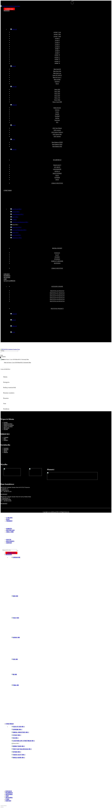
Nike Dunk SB (57, 69)
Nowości (9, 528)
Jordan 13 (57, 61)
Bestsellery (10, 530)
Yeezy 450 (57, 93)
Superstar (57, 120)
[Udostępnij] (4, 805)
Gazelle (57, 114)
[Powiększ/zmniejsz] (1, 805)
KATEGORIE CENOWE (57, 286)
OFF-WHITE (57, 167)
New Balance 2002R (57, 142)
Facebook (6, 448)
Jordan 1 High (57, 36)
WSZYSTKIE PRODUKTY (57, 308)
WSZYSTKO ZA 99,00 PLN (57, 291)
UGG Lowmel (57, 130)
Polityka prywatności (9, 425)
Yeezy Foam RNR (57, 102)
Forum (57, 112)
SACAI (57, 179)
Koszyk (8, 539)
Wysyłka (6, 429)
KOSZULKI (57, 253)
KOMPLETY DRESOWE (57, 261)
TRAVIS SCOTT (57, 165)
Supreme (57, 81)
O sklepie (6, 437)
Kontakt (6, 422)
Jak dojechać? (4, 494)
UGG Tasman (57, 136)
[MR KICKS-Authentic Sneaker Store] (10, 6)
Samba (57, 118)
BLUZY (57, 255)
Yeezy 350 (57, 89)
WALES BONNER (57, 173)
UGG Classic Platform (57, 132)
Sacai (57, 83)
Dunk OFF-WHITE (57, 75)
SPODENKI (57, 259)
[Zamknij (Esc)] (5, 805)
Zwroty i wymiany (8, 426)
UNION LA (57, 171)
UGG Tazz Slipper (57, 128)
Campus (57, 110)
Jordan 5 (57, 44)
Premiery (6, 440)
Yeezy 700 (57, 98)
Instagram (6, 449)
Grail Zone (10, 532)
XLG (57, 122)
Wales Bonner (57, 108)
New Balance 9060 (57, 144)
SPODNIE (57, 257)
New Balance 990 (57, 146)
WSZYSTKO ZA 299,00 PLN (57, 295)
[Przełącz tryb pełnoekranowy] (2, 805)
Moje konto (6, 428)
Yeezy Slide (57, 100)
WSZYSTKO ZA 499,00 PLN (57, 299)
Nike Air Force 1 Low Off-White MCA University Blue (17, 362)
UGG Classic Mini (57, 134)
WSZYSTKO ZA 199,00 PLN (57, 293)
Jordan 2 (57, 38)
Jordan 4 (57, 42)
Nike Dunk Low (57, 73)
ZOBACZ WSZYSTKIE (57, 183)
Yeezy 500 (57, 95)
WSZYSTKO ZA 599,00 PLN (57, 301)
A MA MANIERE (57, 169)
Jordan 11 (57, 57)
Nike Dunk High (57, 71)
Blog (5, 438)
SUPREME (57, 177)
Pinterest (6, 452)
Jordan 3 (57, 40)
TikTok (5, 451)
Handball (57, 116)
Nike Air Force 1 (57, 77)
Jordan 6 (57, 46)
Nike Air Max (57, 79)
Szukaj (2, 350)
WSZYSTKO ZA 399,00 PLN (57, 297)
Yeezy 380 (57, 91)
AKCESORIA (57, 263)
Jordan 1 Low (57, 32)
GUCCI (57, 175)
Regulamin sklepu (8, 423)
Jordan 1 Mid (57, 34)
